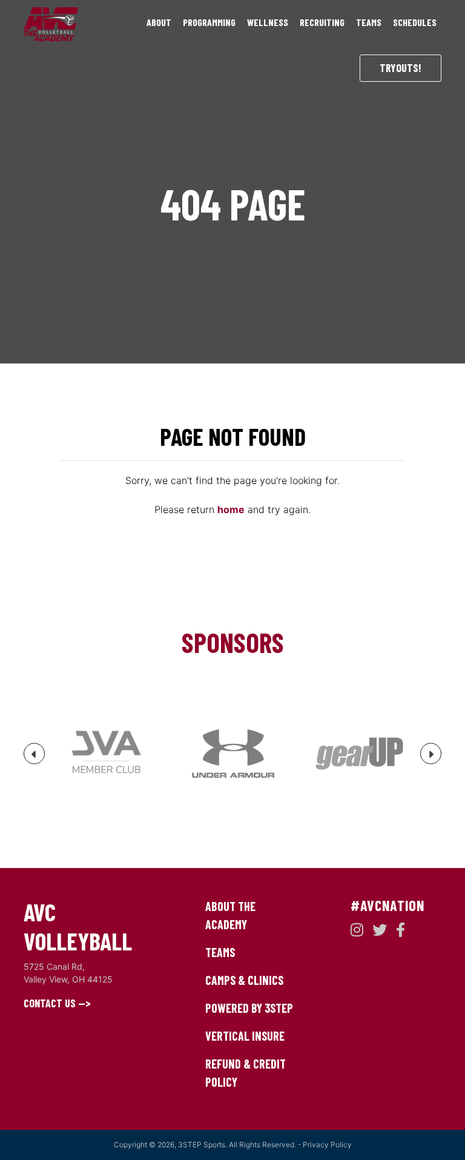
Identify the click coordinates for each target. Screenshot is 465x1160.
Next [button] (431, 758)
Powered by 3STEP (249, 1008)
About (159, 22)
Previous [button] (34, 758)
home (231, 509)
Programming (209, 22)
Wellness (267, 22)
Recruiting (322, 22)
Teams (368, 22)
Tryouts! (400, 68)
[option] (106, 753)
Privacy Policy (327, 1144)
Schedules (415, 22)
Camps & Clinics (244, 980)
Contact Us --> (57, 1003)
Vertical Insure (245, 1036)
